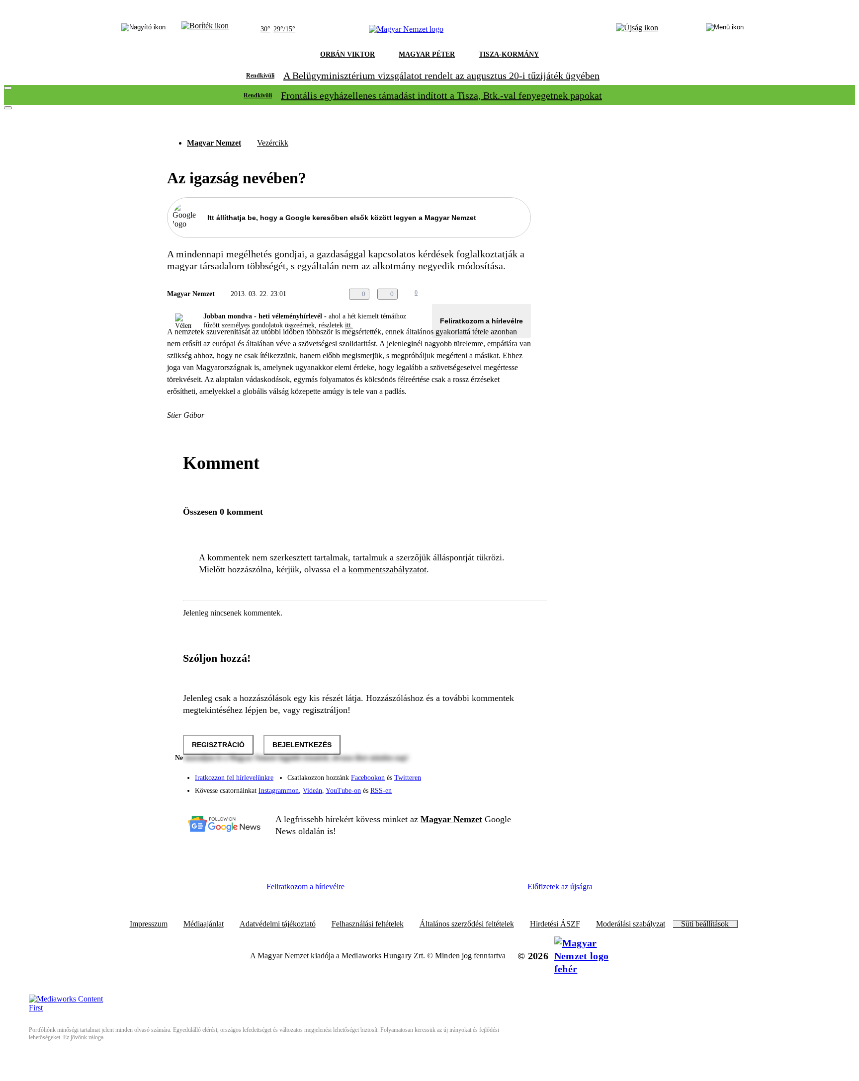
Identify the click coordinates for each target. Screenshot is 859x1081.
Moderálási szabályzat (630, 924)
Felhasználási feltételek (368, 924)
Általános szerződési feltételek (467, 924)
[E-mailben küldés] (485, 294)
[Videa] (477, 787)
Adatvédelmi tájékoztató (278, 924)
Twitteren (407, 777)
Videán (312, 790)
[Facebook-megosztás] (525, 294)
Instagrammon (278, 790)
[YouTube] (497, 787)
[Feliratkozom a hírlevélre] (205, 29)
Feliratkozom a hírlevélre (481, 321)
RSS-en (381, 790)
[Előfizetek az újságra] (637, 29)
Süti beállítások (705, 924)
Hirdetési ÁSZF (555, 924)
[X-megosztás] (505, 294)
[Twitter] (517, 773)
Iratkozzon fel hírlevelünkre (234, 777)
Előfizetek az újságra (560, 886)
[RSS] (517, 787)
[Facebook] (477, 773)
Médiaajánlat (203, 924)
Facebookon (368, 777)
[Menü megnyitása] (725, 29)
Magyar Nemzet (214, 143)
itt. (349, 325)
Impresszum (149, 924)
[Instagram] (497, 773)
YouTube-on (343, 790)
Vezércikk (272, 143)
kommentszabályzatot (387, 569)
